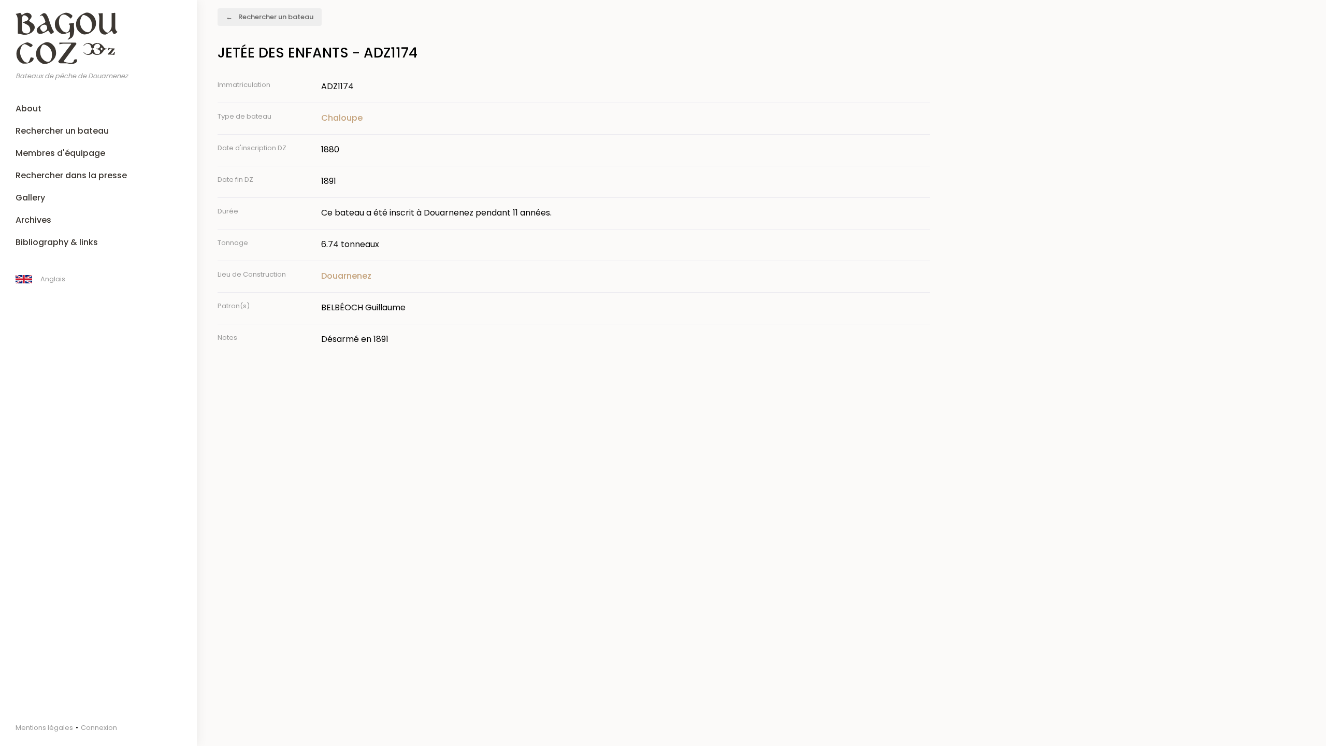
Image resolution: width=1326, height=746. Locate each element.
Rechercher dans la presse (71, 175)
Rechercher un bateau (62, 131)
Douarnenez (346, 276)
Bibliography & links (57, 242)
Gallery (30, 198)
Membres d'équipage (60, 153)
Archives (33, 220)
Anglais (52, 279)
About (28, 108)
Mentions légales (44, 727)
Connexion (99, 727)
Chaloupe (342, 118)
